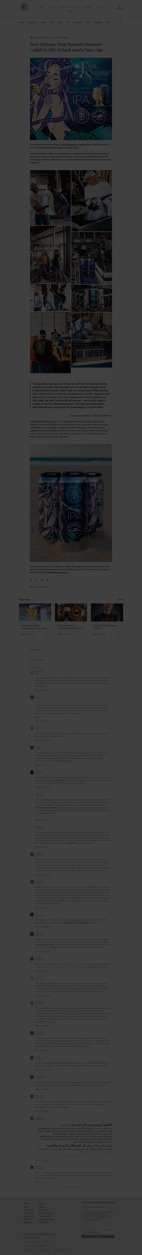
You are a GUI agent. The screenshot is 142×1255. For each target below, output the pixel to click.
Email (46, 643)
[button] (104, 600)
